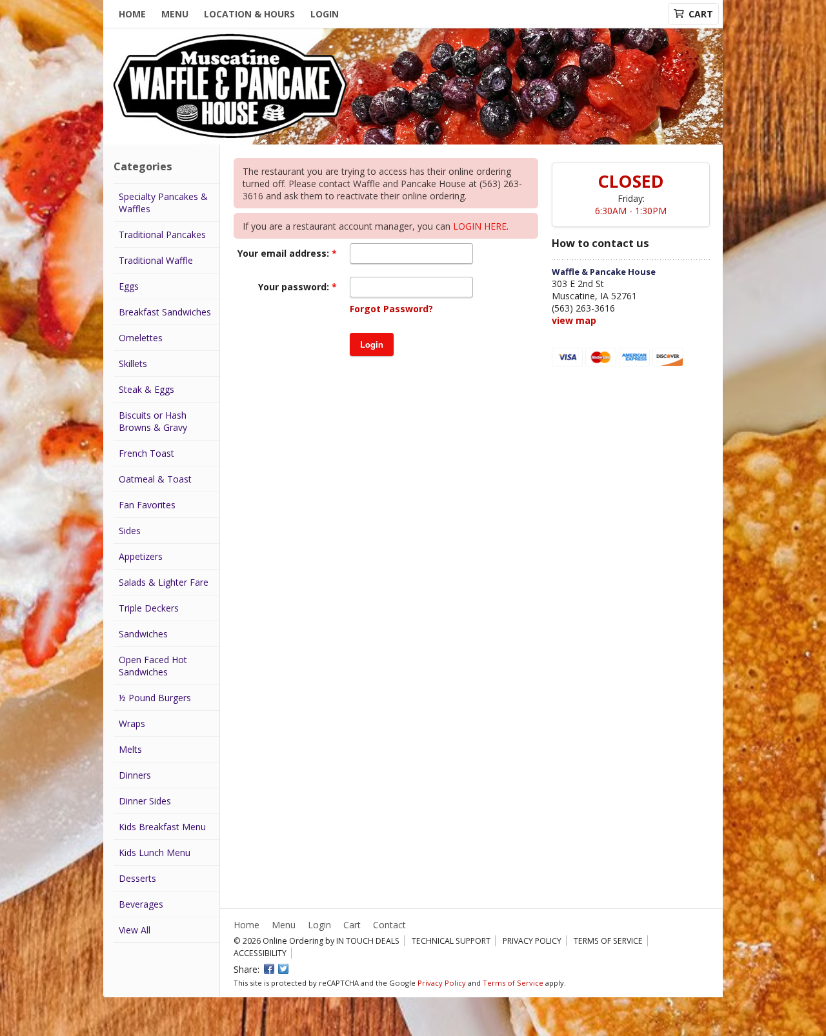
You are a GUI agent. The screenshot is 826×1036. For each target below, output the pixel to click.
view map (574, 320)
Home (132, 14)
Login (324, 14)
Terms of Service (608, 940)
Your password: (295, 287)
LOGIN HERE (480, 226)
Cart (352, 925)
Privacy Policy (532, 940)
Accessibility (260, 953)
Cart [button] (701, 14)
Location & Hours (249, 14)
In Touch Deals (367, 940)
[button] (372, 344)
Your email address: (284, 253)
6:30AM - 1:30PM (631, 210)
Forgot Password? (391, 309)
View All (134, 930)
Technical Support (451, 940)
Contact (389, 925)
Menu (174, 14)
